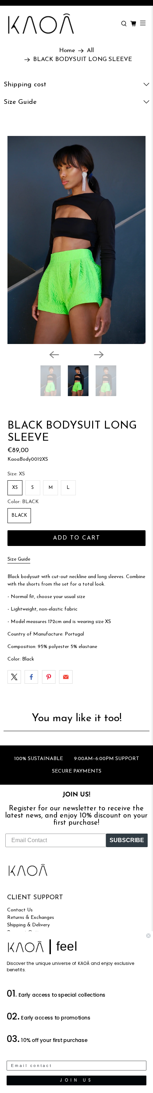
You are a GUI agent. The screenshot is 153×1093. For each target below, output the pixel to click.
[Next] (99, 354)
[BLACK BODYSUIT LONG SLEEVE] (76, 240)
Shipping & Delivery (28, 925)
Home (67, 51)
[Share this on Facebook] (31, 677)
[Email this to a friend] (66, 677)
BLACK (19, 515)
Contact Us (20, 910)
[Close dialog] (148, 935)
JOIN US (76, 1080)
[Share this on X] (14, 677)
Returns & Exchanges (30, 917)
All (90, 51)
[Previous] (54, 354)
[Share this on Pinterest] (49, 677)
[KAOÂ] (60, 24)
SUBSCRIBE (127, 840)
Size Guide (18, 559)
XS (15, 487)
